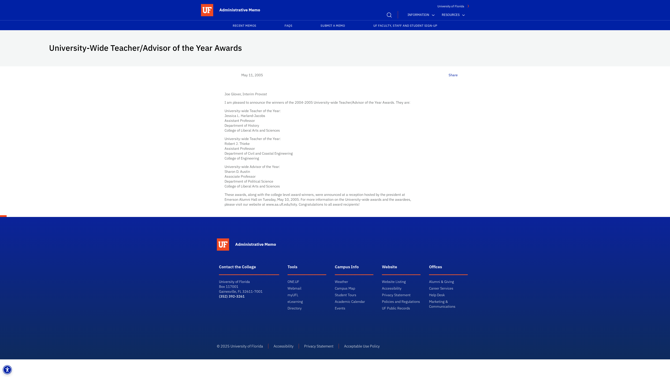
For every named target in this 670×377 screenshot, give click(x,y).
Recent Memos (244, 26)
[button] (7, 369)
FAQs (288, 26)
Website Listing (394, 281)
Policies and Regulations (401, 301)
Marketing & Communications (442, 304)
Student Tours (345, 295)
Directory (295, 308)
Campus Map (345, 288)
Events (340, 308)
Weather (341, 281)
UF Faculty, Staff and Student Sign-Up (405, 26)
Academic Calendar (350, 301)
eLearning (295, 301)
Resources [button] (451, 15)
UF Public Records (396, 308)
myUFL (293, 295)
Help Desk (437, 295)
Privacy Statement (396, 295)
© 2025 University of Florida (240, 346)
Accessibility (391, 288)
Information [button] (418, 15)
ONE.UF (293, 281)
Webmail (294, 288)
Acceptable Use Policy (362, 346)
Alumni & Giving (441, 281)
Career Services (441, 288)
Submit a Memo (333, 26)
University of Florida (450, 6)
